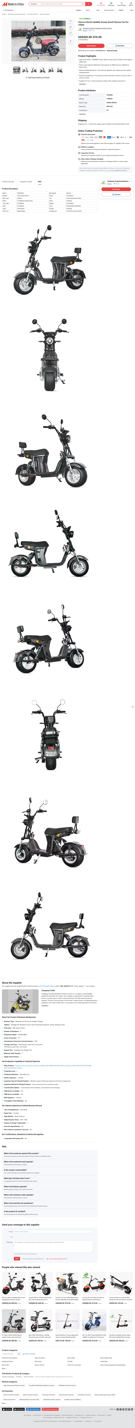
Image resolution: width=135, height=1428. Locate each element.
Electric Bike (71, 1358)
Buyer (87, 10)
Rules (131, 10)
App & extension (109, 10)
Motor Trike (5, 1365)
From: (11, 1232)
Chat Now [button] (121, 46)
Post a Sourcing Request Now (57, 1259)
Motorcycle (38, 1361)
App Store (7, 1409)
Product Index (101, 1415)
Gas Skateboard (51, 1066)
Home (4, 14)
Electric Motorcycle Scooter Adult (105, 1395)
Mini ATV (80, 1066)
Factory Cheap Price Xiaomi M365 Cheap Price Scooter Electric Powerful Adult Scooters (120, 1300)
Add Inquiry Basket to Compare (39, 77)
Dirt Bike (42, 1066)
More (3, 1368)
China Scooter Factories (66, 1395)
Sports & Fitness (40, 1358)
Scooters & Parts (33, 14)
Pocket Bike (87, 1066)
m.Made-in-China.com (72, 1417)
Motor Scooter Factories (30, 1395)
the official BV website (47, 986)
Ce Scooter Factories (48, 1395)
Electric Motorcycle (106, 1358)
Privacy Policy (97, 1421)
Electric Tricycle (16, 1068)
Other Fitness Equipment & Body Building (112, 1365)
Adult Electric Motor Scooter (51, 1399)
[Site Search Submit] (88, 4)
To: (12, 1237)
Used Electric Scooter (84, 1395)
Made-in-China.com (59, 1417)
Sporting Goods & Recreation (16, 14)
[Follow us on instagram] (123, 1409)
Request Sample (112, 50)
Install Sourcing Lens (51, 1409)
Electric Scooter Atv (9, 1399)
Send (16, 1259)
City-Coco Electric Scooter (30, 1066)
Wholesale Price (79, 1415)
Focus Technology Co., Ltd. (53, 1421)
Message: (10, 1242)
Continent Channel (90, 1415)
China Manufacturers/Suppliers (51, 1415)
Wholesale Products (67, 1415)
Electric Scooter (45, 14)
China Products (37, 1415)
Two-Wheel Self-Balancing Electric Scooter (41, 1385)
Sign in (131, 5)
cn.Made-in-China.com (86, 1417)
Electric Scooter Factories (11, 1395)
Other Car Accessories (74, 1365)
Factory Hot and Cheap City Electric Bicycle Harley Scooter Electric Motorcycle (93, 1300)
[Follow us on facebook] (118, 1409)
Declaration (88, 1421)
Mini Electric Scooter (64, 1066)
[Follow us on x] (120, 1409)
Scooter (17, 1066)
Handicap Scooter (7, 1361)
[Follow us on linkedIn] (132, 1409)
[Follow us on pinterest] (129, 1409)
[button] (83, 4)
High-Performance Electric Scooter (14, 1385)
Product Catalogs (29, 1354)
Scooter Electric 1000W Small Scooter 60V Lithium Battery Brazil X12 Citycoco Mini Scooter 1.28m (40, 1300)
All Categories (9, 10)
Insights (109, 1415)
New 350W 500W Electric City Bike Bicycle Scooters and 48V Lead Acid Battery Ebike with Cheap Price (40, 1337)
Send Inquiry (91, 46)
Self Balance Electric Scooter (67, 1385)
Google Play (19, 1409)
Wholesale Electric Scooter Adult (29, 1399)
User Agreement (78, 1421)
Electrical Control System (9, 1358)
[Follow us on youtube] (126, 1409)
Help (97, 10)
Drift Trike (7, 1068)
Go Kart (73, 1066)
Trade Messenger (33, 1409)
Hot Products (27, 1415)
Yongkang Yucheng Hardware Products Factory (97, 28)
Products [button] (34, 4)
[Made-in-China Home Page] (13, 4)
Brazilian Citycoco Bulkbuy (73, 1399)
